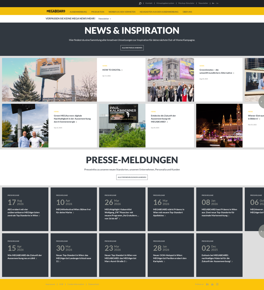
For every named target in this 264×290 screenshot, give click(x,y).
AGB (61, 284)
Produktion (97, 12)
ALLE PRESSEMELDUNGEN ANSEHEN (132, 177)
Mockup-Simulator (186, 3)
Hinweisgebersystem (165, 3)
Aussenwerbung (78, 12)
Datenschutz (93, 284)
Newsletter (203, 3)
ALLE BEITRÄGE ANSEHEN (132, 48)
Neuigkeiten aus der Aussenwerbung (159, 12)
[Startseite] (56, 11)
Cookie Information (75, 284)
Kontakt (148, 3)
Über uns (187, 12)
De (217, 3)
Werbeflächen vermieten (122, 12)
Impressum (50, 284)
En (213, 3)
